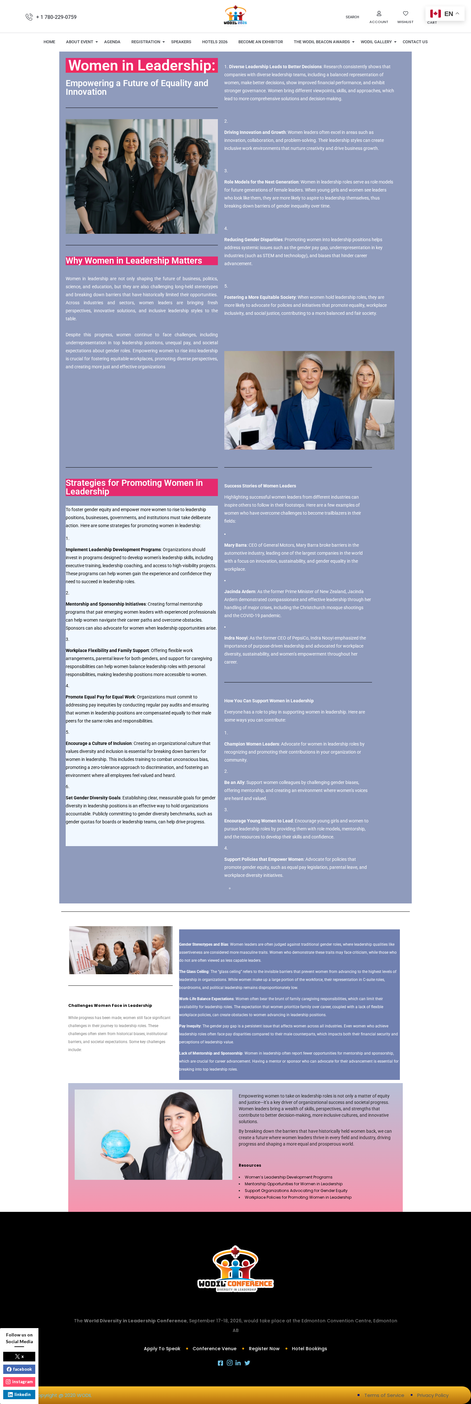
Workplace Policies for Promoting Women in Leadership (298, 1197)
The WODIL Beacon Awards (322, 41)
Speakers (181, 41)
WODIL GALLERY (376, 41)
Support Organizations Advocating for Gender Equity (296, 1190)
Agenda (112, 41)
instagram (22, 1381)
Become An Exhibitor (260, 41)
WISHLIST (405, 21)
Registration (145, 41)
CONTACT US (415, 41)
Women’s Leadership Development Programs (289, 1177)
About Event (79, 41)
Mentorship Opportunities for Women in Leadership (294, 1184)
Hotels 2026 (214, 41)
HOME (49, 41)
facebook (22, 1369)
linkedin (22, 1394)
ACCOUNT (378, 21)
